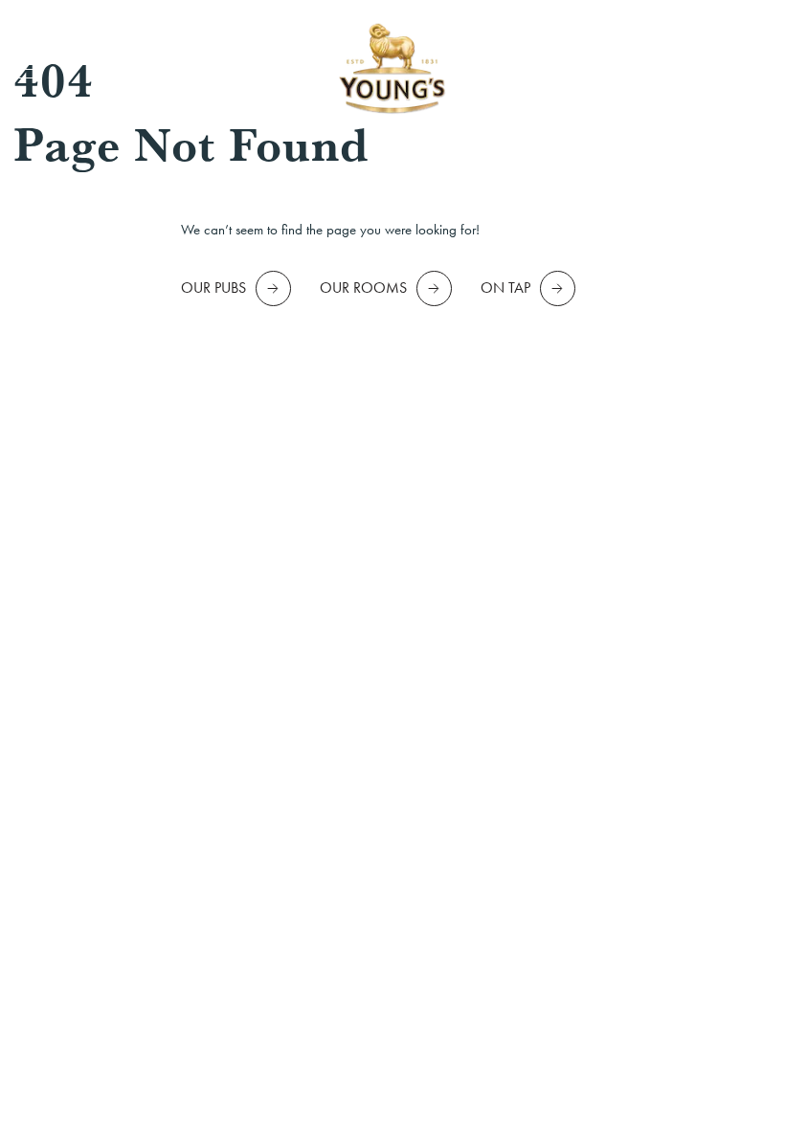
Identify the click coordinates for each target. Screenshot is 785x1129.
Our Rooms (363, 287)
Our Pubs (213, 287)
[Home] (392, 69)
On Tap (505, 287)
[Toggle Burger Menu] (26, 69)
